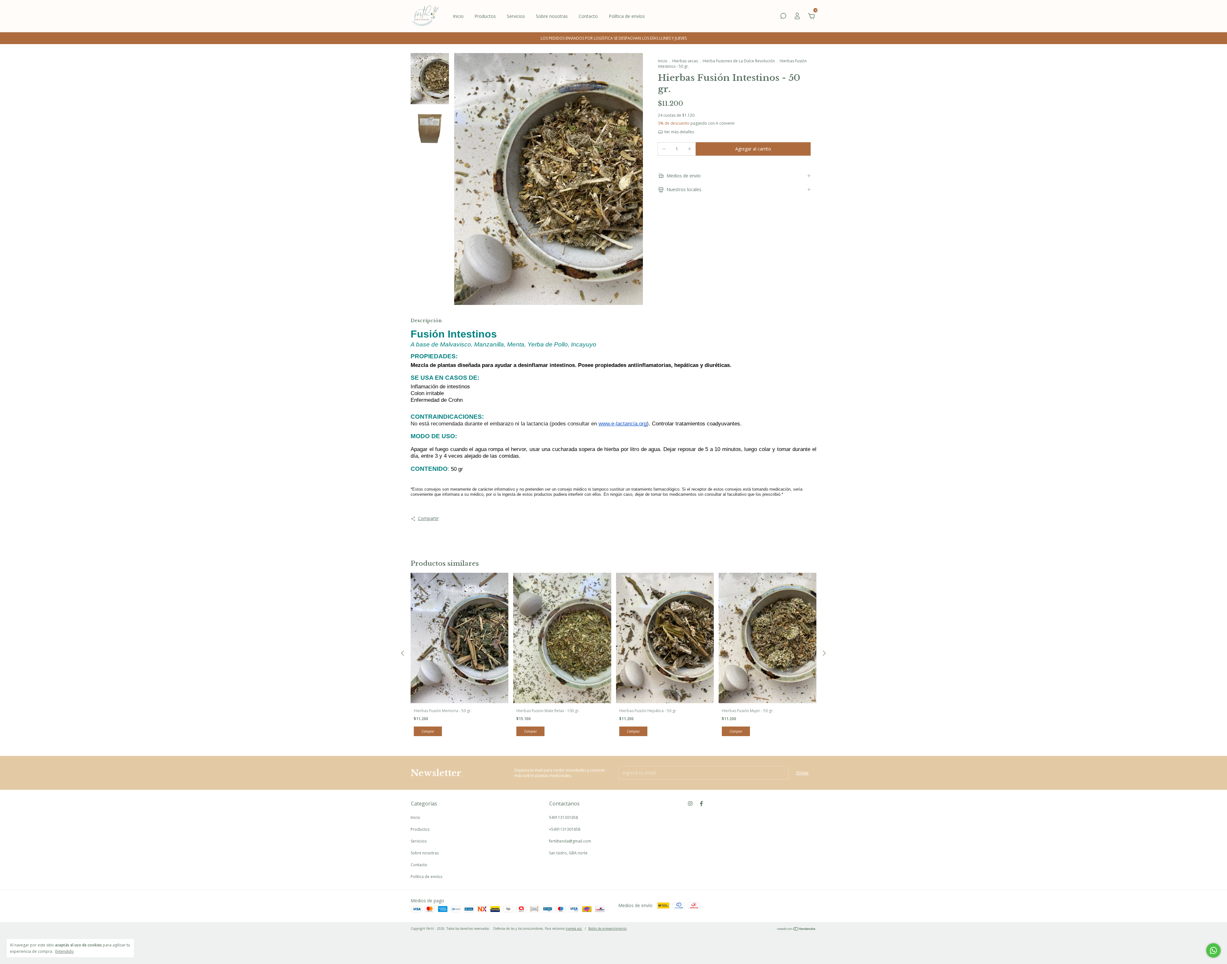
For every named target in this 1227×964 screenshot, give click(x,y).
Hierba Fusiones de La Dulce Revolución (739, 61)
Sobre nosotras (552, 16)
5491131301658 (563, 817)
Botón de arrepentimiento (607, 928)
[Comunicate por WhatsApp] (1213, 950)
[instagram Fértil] (690, 803)
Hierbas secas (685, 61)
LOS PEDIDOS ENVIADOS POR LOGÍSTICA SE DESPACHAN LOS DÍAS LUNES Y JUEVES (614, 38)
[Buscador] (783, 17)
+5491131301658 (564, 829)
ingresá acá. (574, 928)
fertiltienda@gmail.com (570, 841)
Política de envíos (627, 16)
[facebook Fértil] (701, 803)
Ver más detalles (678, 132)
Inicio (458, 16)
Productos (485, 16)
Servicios (516, 16)
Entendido (64, 951)
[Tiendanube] (796, 929)
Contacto (588, 16)
